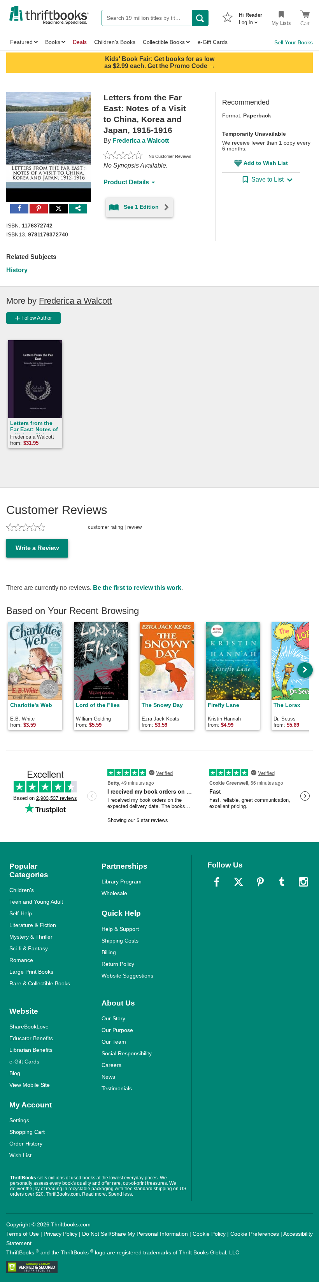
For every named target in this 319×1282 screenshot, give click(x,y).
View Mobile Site (29, 1085)
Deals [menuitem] (80, 42)
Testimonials (117, 1088)
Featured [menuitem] (21, 42)
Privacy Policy (60, 1234)
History (17, 270)
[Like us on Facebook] (216, 882)
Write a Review (37, 548)
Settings (19, 1120)
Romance (21, 960)
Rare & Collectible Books (39, 983)
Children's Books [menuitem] (114, 42)
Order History (25, 1143)
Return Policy (118, 964)
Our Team (114, 1042)
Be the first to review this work (137, 587)
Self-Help (20, 913)
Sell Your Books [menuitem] (293, 42)
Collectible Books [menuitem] (164, 42)
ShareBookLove (29, 1026)
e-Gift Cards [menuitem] (213, 42)
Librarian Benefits (31, 1050)
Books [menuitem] (52, 42)
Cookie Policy (209, 1234)
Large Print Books (31, 972)
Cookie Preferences (254, 1234)
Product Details (126, 182)
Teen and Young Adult (36, 902)
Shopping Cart (27, 1132)
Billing (109, 952)
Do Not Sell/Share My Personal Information (135, 1234)
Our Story (113, 1018)
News (108, 1077)
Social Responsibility (127, 1053)
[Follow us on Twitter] (238, 882)
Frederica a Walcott (140, 140)
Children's (21, 890)
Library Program (122, 881)
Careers (111, 1065)
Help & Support (120, 929)
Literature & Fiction (32, 925)
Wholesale (114, 893)
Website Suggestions (127, 975)
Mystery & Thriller (31, 937)
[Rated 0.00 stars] (122, 156)
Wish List (20, 1155)
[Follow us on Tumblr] (281, 882)
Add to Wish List (266, 163)
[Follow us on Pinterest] (260, 882)
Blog (14, 1073)
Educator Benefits (31, 1038)
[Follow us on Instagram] (303, 882)
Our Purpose (117, 1030)
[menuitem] (250, 16)
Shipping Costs (120, 940)
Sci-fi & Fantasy (28, 948)
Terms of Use (22, 1234)
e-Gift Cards (24, 1061)
